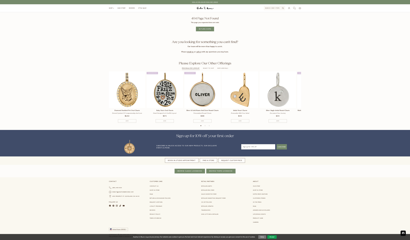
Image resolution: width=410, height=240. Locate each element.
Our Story (256, 186)
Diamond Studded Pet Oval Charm (127, 110)
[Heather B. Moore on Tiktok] (120, 206)
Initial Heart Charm (240, 110)
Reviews (152, 210)
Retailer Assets (206, 186)
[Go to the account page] (289, 8)
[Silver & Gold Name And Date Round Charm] (202, 89)
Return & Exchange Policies (160, 198)
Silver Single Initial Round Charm (278, 110)
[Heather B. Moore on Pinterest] (113, 206)
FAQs (151, 194)
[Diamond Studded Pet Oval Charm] (127, 89)
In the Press (257, 202)
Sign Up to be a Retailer (209, 214)
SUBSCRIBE (282, 147)
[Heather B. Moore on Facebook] (110, 206)
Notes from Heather (260, 194)
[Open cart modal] (300, 8)
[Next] (301, 97)
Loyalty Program (156, 206)
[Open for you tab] (403, 233)
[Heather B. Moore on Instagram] (117, 206)
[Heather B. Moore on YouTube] (123, 206)
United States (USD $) (119, 229)
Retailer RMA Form (207, 190)
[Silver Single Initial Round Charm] (278, 89)
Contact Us (154, 186)
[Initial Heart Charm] (240, 89)
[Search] (283, 8)
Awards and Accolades (261, 210)
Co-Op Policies (206, 202)
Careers (255, 222)
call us (198, 52)
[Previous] (109, 97)
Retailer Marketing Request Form (213, 198)
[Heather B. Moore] (205, 8)
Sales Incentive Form (209, 194)
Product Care (258, 218)
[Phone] (294, 8)
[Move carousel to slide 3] (209, 125)
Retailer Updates (207, 206)
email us (190, 52)
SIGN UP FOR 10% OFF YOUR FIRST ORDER (205, 2)
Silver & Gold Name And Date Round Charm (202, 110)
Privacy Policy (155, 214)
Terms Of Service (155, 218)
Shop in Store (155, 190)
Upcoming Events (259, 214)
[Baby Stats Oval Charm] (165, 89)
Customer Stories (259, 198)
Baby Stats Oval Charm (164, 110)
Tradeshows (205, 210)
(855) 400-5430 (117, 187)
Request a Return (156, 202)
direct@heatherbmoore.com (123, 192)
